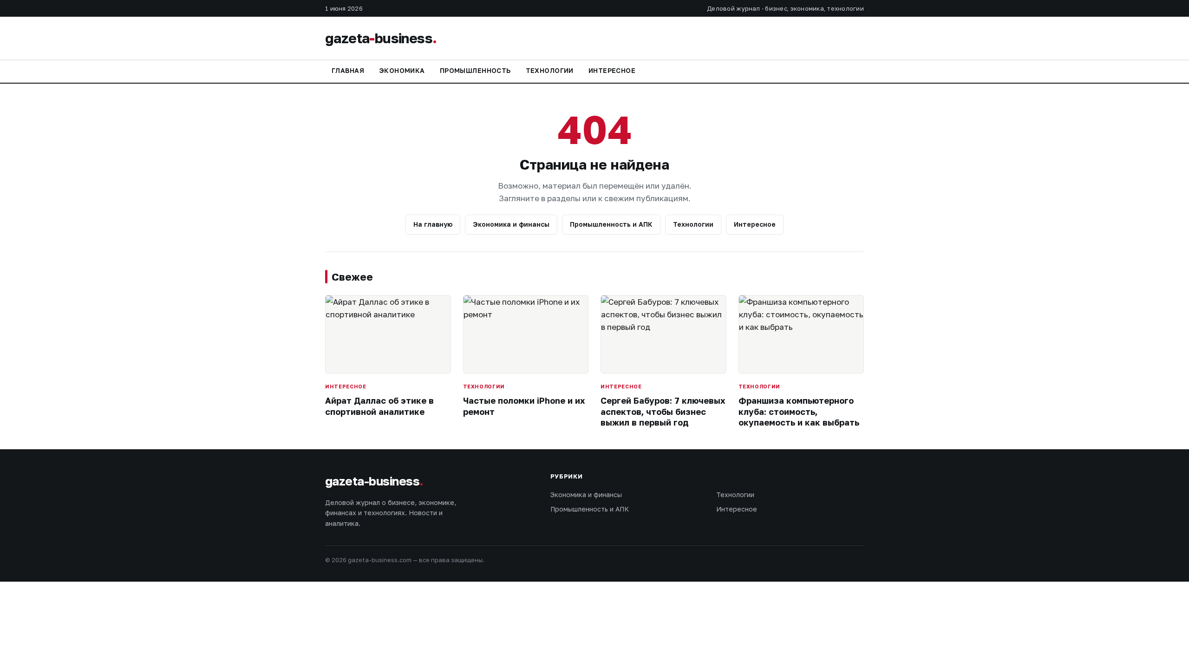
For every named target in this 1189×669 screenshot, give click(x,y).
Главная (348, 70)
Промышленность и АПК (611, 224)
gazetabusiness (381, 38)
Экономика (402, 70)
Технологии (550, 70)
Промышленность (475, 70)
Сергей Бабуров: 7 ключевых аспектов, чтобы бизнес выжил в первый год (663, 411)
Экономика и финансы (511, 224)
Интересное (611, 70)
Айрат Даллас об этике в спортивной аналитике (379, 405)
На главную (432, 224)
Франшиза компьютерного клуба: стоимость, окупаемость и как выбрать (798, 411)
